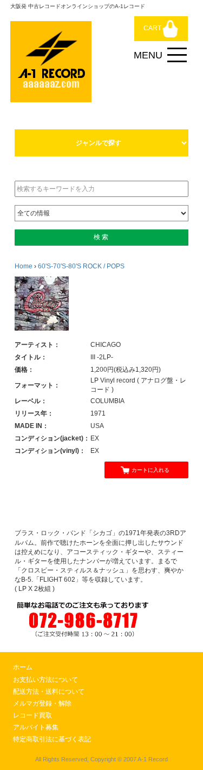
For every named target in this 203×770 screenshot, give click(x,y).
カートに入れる (150, 470)
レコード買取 (32, 715)
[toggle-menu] (177, 55)
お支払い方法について (45, 679)
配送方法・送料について (48, 691)
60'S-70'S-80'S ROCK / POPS (81, 266)
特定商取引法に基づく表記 (52, 739)
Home (23, 266)
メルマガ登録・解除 (42, 703)
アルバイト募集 (35, 727)
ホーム (22, 667)
